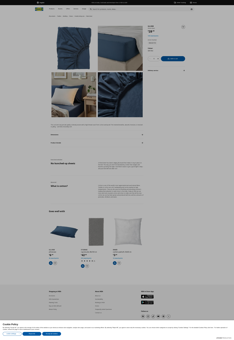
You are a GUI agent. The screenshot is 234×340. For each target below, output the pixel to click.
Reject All (32, 334)
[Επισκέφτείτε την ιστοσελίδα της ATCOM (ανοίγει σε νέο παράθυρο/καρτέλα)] (223, 338)
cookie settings (11, 334)
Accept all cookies (52, 334)
